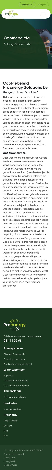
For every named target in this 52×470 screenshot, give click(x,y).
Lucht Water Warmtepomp (16, 385)
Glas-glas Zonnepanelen (15, 354)
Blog (6, 430)
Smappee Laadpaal (13, 409)
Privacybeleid (10, 461)
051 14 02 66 (13, 340)
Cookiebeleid (9, 457)
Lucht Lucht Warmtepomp (16, 380)
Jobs (6, 435)
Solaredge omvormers (14, 359)
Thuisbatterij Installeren (15, 397)
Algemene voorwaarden (15, 454)
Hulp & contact (10, 420)
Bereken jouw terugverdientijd (18, 364)
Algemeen (8, 375)
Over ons (8, 425)
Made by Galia (10, 464)
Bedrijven (42, 4)
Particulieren (27, 4)
